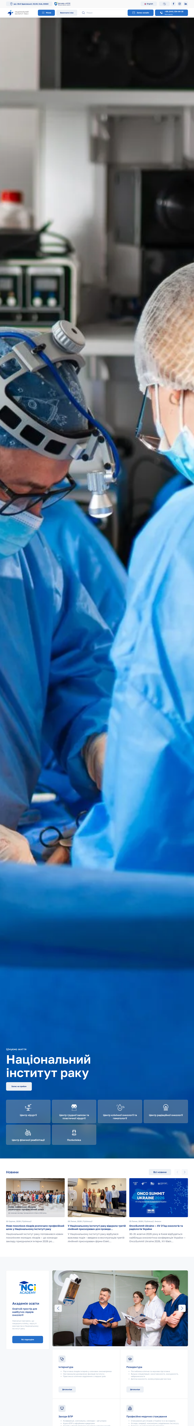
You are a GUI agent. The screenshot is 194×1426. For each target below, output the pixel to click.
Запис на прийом (19, 1086)
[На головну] (21, 13)
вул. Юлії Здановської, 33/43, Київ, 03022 (31, 4)
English (150, 4)
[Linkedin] (185, 4)
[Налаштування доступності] (164, 4)
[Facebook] (173, 4)
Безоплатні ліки (67, 13)
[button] (58, 1308)
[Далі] (184, 1172)
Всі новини (160, 1172)
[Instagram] (179, 4)
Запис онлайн (143, 13)
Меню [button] (48, 13)
